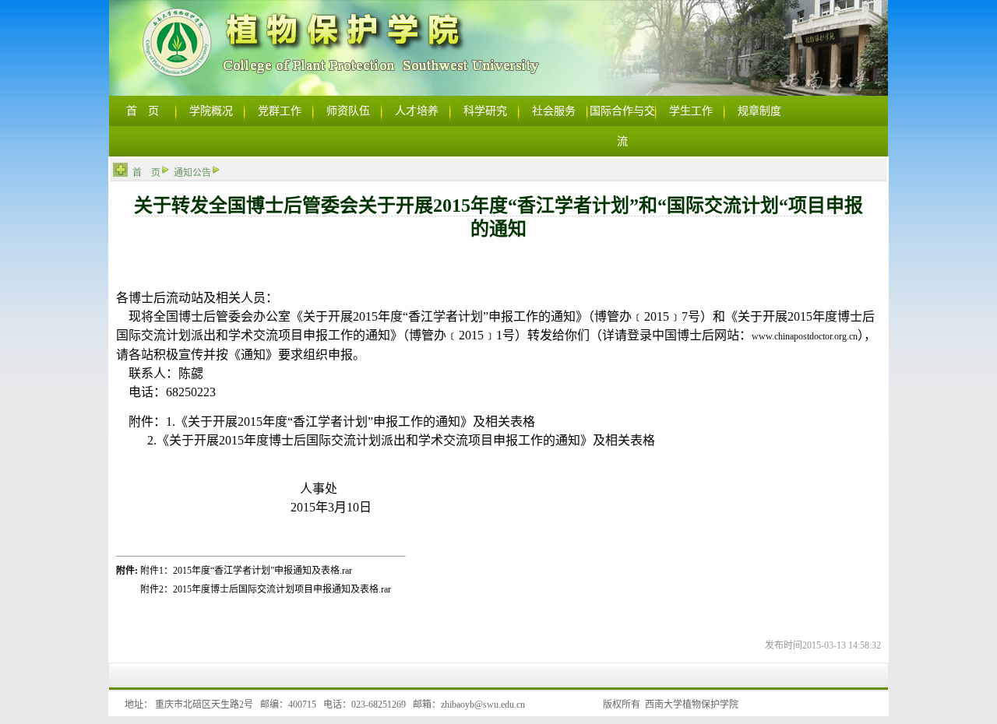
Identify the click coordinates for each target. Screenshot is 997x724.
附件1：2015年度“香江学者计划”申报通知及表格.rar (246, 570)
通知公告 (192, 172)
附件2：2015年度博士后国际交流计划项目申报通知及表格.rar (265, 589)
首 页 (146, 172)
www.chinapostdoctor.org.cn (805, 336)
